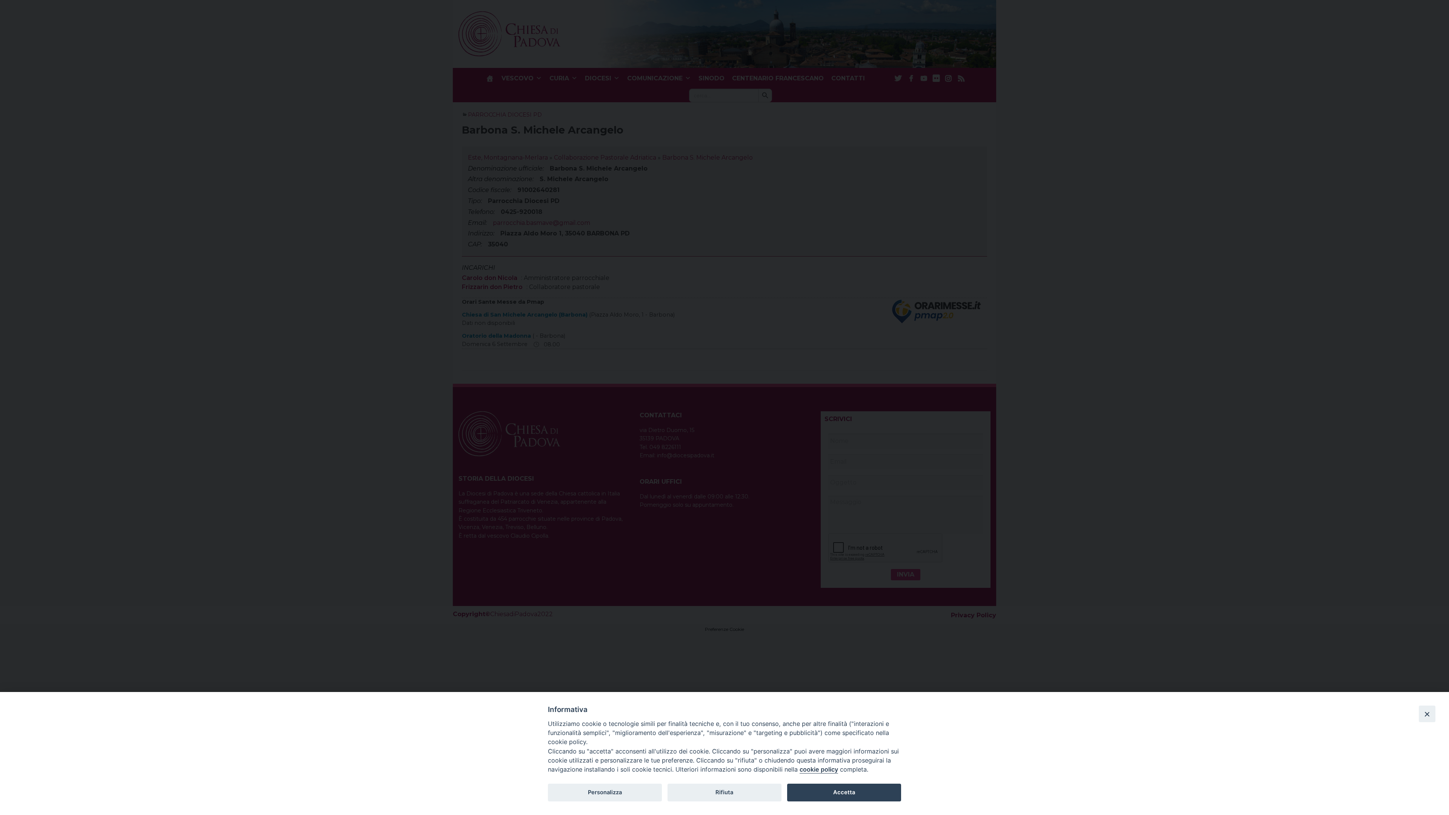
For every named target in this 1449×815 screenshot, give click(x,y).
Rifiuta (724, 792)
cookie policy (819, 769)
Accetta (844, 792)
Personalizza (605, 792)
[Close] (1427, 714)
